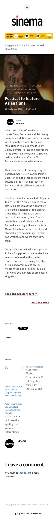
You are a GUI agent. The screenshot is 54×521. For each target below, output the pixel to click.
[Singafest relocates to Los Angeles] (36, 376)
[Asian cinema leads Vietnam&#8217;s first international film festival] (15, 417)
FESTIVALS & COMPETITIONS (22, 89)
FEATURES (36, 85)
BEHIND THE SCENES (16, 85)
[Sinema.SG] (27, 27)
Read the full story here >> (21, 293)
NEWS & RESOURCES (25, 93)
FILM (9, 93)
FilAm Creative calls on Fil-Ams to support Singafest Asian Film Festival (13, 391)
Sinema (20, 123)
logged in (24, 473)
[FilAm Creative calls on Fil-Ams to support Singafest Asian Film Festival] (13, 371)
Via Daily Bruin (40, 302)
